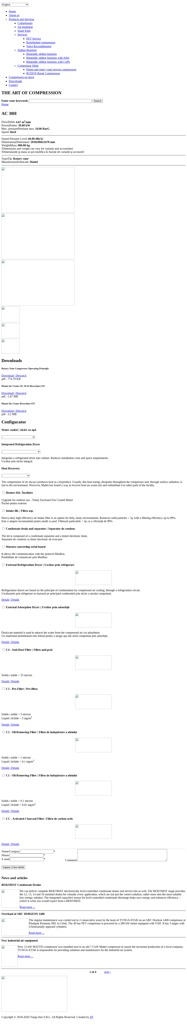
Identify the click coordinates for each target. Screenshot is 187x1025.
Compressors (25, 23)
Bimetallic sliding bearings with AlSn (47, 57)
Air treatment (25, 26)
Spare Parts (24, 30)
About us (14, 15)
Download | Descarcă (13, 375)
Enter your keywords (15, 100)
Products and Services (21, 19)
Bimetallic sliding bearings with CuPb (48, 61)
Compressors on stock (21, 77)
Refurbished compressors (40, 42)
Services (22, 34)
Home (12, 11)
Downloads (15, 81)
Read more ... (27, 907)
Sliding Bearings (27, 50)
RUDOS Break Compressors (43, 73)
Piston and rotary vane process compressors (51, 69)
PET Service (33, 38)
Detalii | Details (10, 599)
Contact (13, 85)
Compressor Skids (28, 65)
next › (107, 971)
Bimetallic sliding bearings (41, 54)
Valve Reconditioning (38, 46)
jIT (91, 1017)
